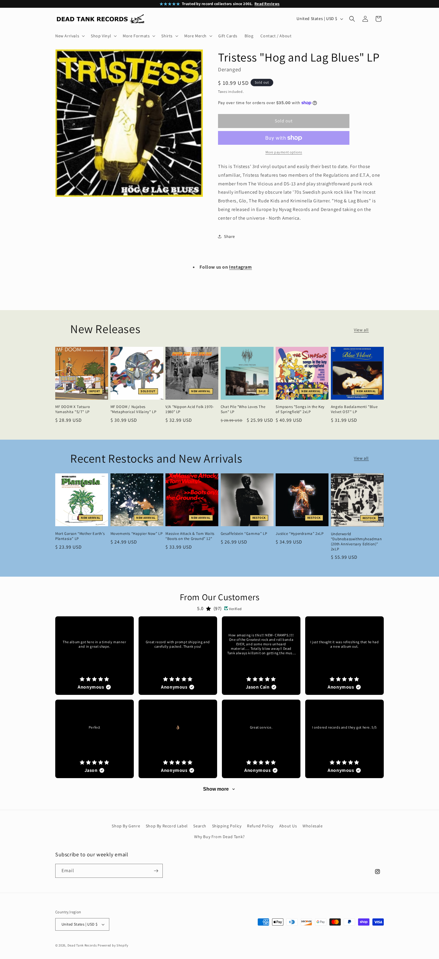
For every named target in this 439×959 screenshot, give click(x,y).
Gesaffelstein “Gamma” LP (244, 533)
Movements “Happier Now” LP (136, 533)
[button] (69, 36)
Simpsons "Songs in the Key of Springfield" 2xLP (300, 409)
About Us (288, 826)
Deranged (229, 69)
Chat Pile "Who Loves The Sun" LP (243, 409)
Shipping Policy (227, 826)
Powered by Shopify (113, 945)
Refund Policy (260, 826)
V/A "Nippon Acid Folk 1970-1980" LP (189, 409)
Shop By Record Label (167, 826)
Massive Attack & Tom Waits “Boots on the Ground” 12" (189, 536)
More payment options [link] (283, 152)
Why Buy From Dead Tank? (219, 836)
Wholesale (313, 826)
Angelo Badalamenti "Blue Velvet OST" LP (354, 409)
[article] (94, 655)
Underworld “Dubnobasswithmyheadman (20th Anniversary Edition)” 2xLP (356, 542)
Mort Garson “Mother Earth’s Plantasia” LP (80, 536)
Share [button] (229, 236)
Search (199, 826)
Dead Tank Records (82, 945)
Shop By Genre (126, 826)
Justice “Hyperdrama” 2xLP (299, 533)
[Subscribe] (155, 871)
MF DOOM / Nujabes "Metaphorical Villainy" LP (133, 409)
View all (361, 330)
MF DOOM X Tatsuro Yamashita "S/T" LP (72, 409)
